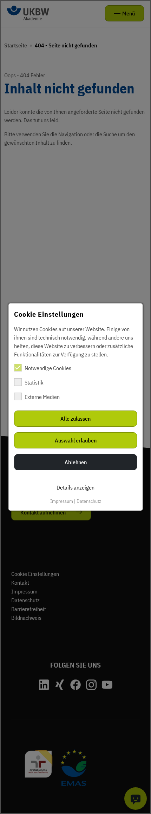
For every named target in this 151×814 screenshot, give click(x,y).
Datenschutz (89, 501)
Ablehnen (76, 462)
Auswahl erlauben (76, 440)
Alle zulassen (75, 418)
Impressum (61, 501)
